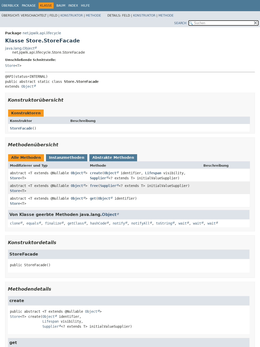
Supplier (98, 178)
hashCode (98, 223)
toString (164, 223)
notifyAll (140, 223)
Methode (93, 15)
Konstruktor (71, 15)
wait (182, 223)
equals (32, 223)
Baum (60, 5)
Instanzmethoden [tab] (66, 157)
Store (10, 66)
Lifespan (153, 173)
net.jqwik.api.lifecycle (42, 33)
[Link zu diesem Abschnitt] (67, 100)
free (94, 186)
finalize (53, 223)
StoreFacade (21, 128)
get (93, 198)
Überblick (10, 5)
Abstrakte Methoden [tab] (113, 157)
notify (119, 223)
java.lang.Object (19, 48)
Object (27, 86)
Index (73, 5)
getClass (76, 223)
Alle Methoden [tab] (26, 157)
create (96, 173)
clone (15, 223)
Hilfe (85, 5)
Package (29, 5)
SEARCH (180, 23)
